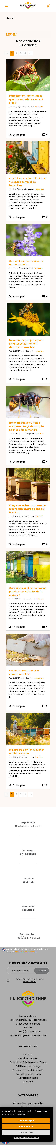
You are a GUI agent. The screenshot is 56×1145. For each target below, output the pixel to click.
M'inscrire (41, 971)
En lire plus (16, 135)
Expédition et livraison (28, 1074)
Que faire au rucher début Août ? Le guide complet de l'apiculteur (28, 182)
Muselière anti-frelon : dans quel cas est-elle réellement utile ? (26, 99)
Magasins (28, 1081)
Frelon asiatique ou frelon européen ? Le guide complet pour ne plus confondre (26, 426)
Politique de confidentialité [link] (26, 1137)
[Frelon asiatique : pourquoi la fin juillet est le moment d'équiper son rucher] (28, 319)
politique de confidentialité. (33, 980)
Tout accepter (27, 1120)
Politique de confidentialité (28, 1070)
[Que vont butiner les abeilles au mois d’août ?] (28, 240)
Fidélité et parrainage (28, 1066)
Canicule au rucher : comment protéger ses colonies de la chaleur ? (27, 591)
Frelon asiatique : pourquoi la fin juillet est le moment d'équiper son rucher (26, 343)
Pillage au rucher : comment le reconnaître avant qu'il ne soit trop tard (27, 509)
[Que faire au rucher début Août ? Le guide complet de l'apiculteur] (28, 157)
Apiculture (39, 107)
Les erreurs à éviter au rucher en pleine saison (26, 751)
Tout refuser (27, 1126)
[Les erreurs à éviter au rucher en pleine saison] (28, 729)
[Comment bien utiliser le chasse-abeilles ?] (28, 650)
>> (30, 53)
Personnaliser (26, 1132)
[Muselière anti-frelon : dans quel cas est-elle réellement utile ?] (28, 75)
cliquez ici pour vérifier (25, 952)
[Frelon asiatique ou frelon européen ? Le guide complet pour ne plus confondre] (28, 402)
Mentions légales (28, 1058)
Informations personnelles (28, 1103)
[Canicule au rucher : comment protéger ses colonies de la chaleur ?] (28, 567)
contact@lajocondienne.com (30, 1035)
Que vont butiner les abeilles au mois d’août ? (26, 262)
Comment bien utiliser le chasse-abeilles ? (24, 672)
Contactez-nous (28, 1078)
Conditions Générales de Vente (28, 1062)
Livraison (28, 1054)
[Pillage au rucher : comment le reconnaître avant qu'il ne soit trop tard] (28, 484)
